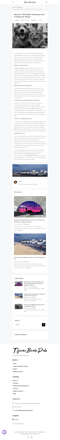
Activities (15, 383)
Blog (14, 393)
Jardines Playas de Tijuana (20, 366)
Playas (15, 369)
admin (17, 20)
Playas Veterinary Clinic (21, 68)
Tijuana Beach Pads (33, 108)
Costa (14, 363)
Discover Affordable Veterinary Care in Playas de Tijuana (34, 305)
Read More (19, 230)
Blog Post (19, 7)
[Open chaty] (4, 432)
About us (15, 380)
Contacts (15, 388)
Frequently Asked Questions (21, 385)
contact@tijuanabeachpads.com (24, 410)
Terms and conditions (18, 423)
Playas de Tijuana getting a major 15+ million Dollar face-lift (34, 294)
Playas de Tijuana (18, 391)
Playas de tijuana (18, 371)
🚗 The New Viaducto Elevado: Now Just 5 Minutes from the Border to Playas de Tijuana (33, 283)
